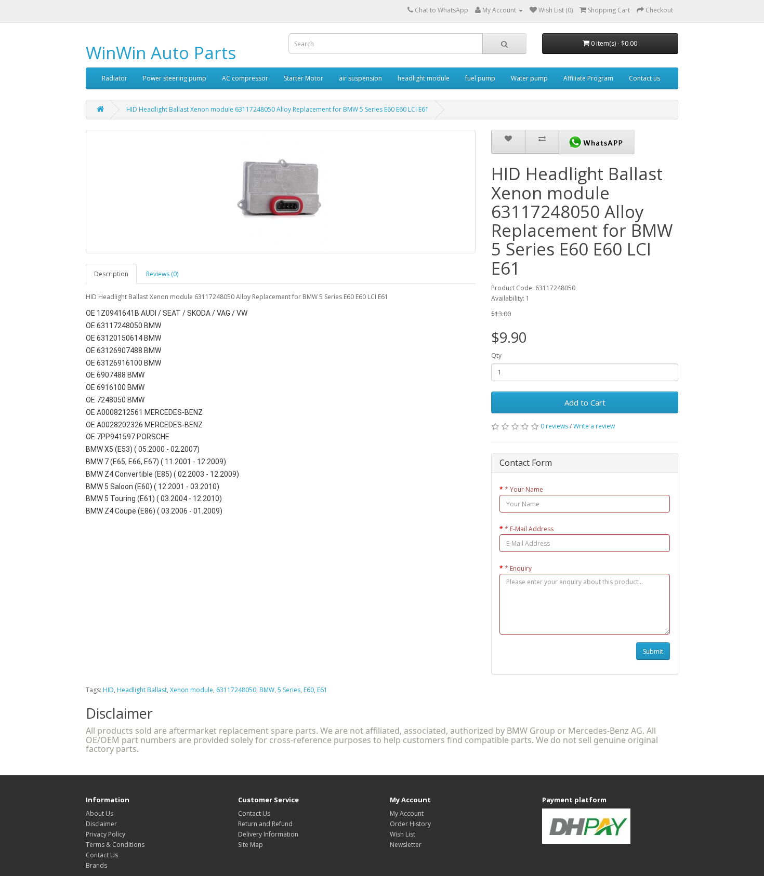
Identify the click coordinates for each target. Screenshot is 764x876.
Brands (96, 865)
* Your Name (524, 489)
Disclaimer (101, 823)
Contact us (644, 78)
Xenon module (191, 689)
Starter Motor (303, 78)
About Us (99, 813)
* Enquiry (518, 568)
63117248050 (236, 689)
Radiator (114, 78)
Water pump (529, 78)
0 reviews (554, 426)
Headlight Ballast (142, 689)
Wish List (402, 834)
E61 (322, 689)
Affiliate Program (588, 78)
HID (108, 689)
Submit (653, 651)
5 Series (289, 689)
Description (111, 273)
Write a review (594, 426)
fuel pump (480, 78)
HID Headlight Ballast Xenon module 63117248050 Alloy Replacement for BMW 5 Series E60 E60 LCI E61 (277, 109)
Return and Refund (265, 823)
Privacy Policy (105, 834)
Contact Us (102, 855)
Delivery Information (268, 834)
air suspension (360, 78)
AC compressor (245, 78)
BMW (266, 689)
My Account (407, 813)
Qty (496, 355)
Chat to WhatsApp (441, 10)
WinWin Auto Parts (161, 52)
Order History (410, 823)
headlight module (424, 78)
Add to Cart (584, 402)
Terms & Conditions (115, 844)
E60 (309, 689)
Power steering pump (174, 78)
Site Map (250, 844)
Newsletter (405, 844)
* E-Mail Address (529, 528)
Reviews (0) (162, 273)
